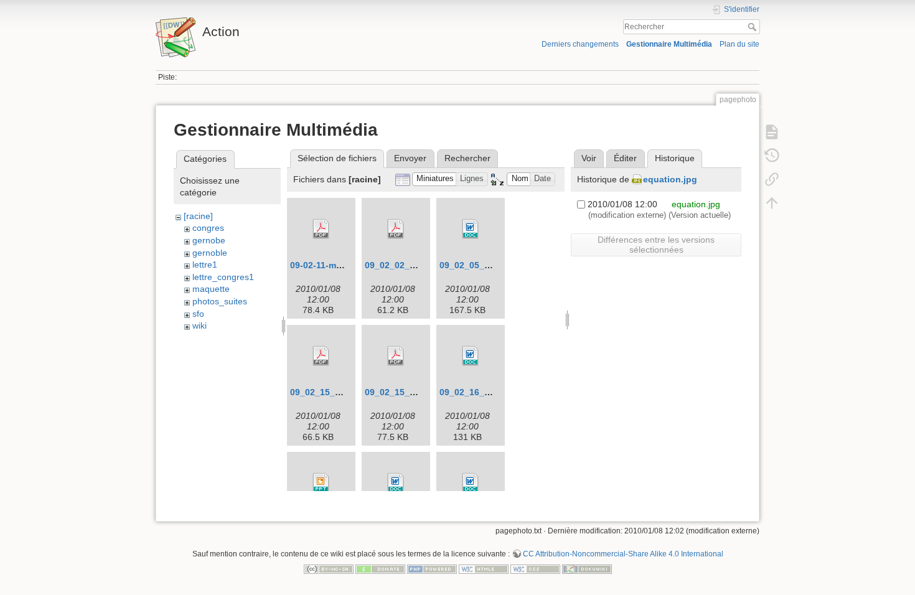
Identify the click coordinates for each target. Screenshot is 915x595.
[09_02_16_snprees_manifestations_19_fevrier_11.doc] (470, 356)
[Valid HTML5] (484, 568)
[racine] (198, 216)
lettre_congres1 (223, 277)
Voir (588, 158)
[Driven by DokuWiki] (587, 568)
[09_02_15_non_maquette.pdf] (321, 356)
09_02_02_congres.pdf (413, 265)
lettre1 (204, 264)
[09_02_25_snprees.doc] (396, 483)
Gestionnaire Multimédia (669, 44)
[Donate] (380, 568)
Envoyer (410, 158)
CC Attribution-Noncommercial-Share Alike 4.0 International (623, 554)
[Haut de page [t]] (772, 203)
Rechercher (753, 26)
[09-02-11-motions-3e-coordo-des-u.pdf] (321, 229)
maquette (211, 289)
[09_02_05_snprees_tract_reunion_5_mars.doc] (470, 229)
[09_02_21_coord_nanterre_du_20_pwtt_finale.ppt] (321, 483)
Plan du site (739, 44)
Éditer (625, 158)
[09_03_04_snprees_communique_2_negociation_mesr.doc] (470, 483)
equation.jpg (670, 179)
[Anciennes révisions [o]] (772, 155)
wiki (199, 325)
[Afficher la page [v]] (772, 132)
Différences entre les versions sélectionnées (656, 245)
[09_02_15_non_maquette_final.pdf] (396, 356)
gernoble (209, 253)
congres (208, 228)
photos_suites (219, 301)
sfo (198, 314)
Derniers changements (580, 44)
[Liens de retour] (772, 179)
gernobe (208, 240)
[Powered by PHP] (432, 568)
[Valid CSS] (535, 568)
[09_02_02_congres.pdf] (396, 229)
